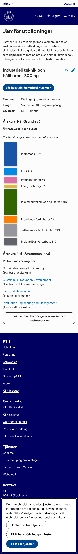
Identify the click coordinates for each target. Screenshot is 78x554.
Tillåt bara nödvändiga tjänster (31, 534)
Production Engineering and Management (30, 303)
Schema (8, 453)
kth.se (6, 3)
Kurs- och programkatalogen (21, 460)
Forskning (9, 354)
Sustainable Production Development (27, 280)
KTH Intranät (11, 390)
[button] (70, 70)
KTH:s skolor (11, 414)
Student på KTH (13, 376)
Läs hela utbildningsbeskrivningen (28, 87)
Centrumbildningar (15, 421)
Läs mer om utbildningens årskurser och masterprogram (39, 318)
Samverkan (10, 361)
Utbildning (9, 347)
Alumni (7, 383)
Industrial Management (18, 291)
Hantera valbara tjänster (27, 525)
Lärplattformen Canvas (17, 467)
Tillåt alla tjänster (22, 544)
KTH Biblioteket (13, 407)
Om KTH (8, 369)
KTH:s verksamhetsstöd (18, 436)
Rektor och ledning (15, 429)
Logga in (69, 3)
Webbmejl (9, 474)
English (56, 16)
